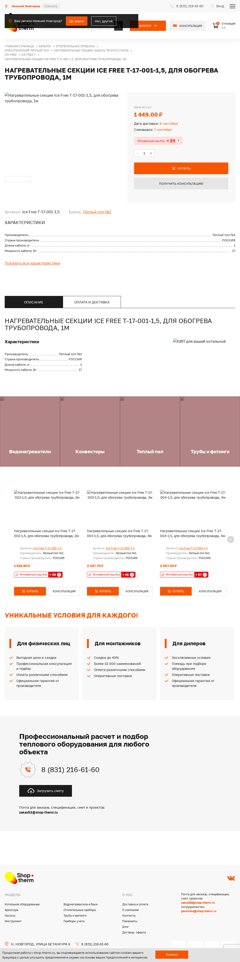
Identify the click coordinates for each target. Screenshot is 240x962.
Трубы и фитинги (75, 915)
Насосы (10, 915)
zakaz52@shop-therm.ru (198, 902)
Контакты (129, 915)
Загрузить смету (50, 791)
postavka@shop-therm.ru (198, 911)
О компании (130, 910)
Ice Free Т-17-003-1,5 (120, 548)
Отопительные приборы (80, 910)
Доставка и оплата (135, 904)
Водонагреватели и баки (81, 904)
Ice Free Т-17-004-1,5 (193, 548)
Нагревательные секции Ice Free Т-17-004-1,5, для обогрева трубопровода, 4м (192, 533)
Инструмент (13, 921)
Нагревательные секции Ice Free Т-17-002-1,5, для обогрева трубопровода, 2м (46, 533)
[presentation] (230, 539)
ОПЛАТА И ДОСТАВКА (91, 302)
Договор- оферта (134, 932)
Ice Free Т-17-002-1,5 (47, 548)
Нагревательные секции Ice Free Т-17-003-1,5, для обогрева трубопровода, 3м (119, 533)
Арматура (11, 910)
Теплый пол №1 (97, 212)
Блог (125, 927)
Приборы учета (74, 921)
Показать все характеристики (32, 263)
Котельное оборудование (22, 904)
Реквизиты (129, 921)
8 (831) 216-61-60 (70, 769)
